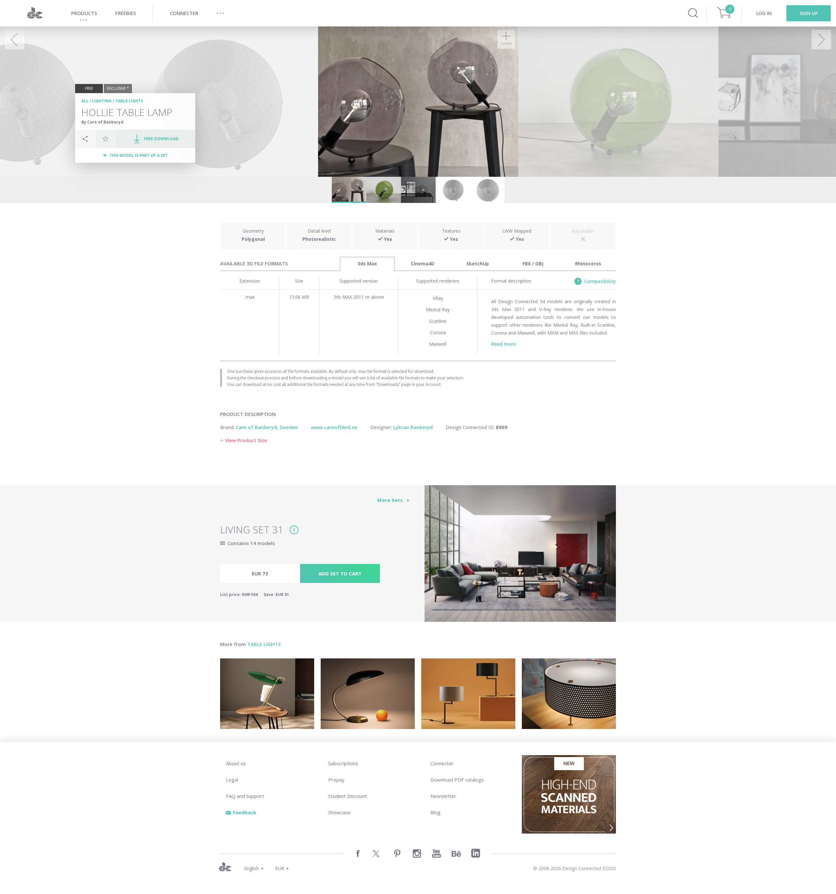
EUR (279, 868)
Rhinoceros (588, 263)
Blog (435, 812)
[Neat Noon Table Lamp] (468, 693)
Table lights (129, 101)
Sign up (809, 13)
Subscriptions (343, 763)
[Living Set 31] (520, 557)
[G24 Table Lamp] (267, 693)
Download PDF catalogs (457, 779)
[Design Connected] (35, 13)
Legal (232, 779)
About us (236, 763)
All (84, 101)
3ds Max (367, 263)
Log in (764, 13)
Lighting (102, 101)
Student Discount (347, 796)
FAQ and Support (245, 796)
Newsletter (443, 796)
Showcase (339, 812)
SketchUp (477, 263)
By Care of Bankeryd (102, 122)
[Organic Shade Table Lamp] (368, 693)
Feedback (244, 812)
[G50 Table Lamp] (569, 693)
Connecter (442, 763)
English (251, 868)
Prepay (336, 779)
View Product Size (246, 440)
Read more (503, 344)
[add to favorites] (105, 138)
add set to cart (340, 573)
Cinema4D (422, 263)
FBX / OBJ (532, 263)
